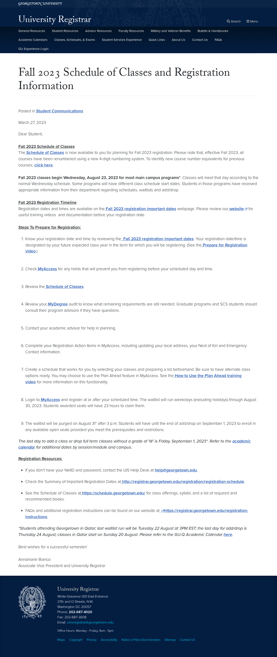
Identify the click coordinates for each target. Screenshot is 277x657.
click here (43, 165)
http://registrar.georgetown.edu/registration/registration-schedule (182, 481)
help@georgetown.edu (176, 470)
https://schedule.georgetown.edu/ (113, 493)
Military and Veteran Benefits (171, 31)
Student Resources (65, 31)
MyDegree (57, 304)
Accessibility (109, 640)
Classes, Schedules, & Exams (74, 40)
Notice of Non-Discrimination (141, 640)
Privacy (92, 640)
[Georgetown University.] (40, 4)
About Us (178, 40)
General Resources (31, 31)
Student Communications (59, 111)
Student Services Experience (122, 40)
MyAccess (47, 268)
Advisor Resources (98, 31)
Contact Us (200, 40)
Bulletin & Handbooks (213, 31)
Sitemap (170, 640)
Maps (61, 640)
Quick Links (157, 40)
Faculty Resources (131, 31)
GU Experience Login (33, 49)
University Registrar (54, 20)
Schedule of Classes (44, 152)
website (236, 208)
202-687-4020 (80, 612)
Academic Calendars (32, 40)
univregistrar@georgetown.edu (90, 622)
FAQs (218, 40)
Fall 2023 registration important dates (140, 208)
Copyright (75, 640)
